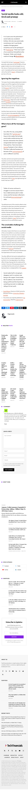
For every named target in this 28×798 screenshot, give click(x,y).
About (22, 757)
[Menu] (2, 2)
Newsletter (13, 755)
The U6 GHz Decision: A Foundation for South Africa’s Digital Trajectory (13, 339)
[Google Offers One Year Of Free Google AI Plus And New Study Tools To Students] (23, 330)
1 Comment (20, 21)
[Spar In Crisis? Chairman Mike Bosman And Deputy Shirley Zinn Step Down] (23, 384)
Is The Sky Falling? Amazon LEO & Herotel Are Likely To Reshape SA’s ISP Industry (17, 601)
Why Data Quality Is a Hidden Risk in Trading (11, 722)
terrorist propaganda (13, 115)
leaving (6, 147)
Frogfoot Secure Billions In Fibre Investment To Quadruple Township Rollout (4, 369)
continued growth (17, 151)
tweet (14, 218)
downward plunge (16, 197)
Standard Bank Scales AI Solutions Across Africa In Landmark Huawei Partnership (17, 610)
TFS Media (19, 761)
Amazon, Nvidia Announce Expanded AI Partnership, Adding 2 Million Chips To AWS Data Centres (14, 509)
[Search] (26, 2)
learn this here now (8, 413)
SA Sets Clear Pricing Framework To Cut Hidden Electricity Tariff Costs (17, 528)
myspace (24, 268)
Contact (20, 755)
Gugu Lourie (8, 21)
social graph (16, 62)
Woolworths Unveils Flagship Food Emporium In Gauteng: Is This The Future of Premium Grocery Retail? (4, 343)
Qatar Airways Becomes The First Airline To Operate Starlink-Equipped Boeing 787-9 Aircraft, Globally (22, 370)
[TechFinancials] (14, 2)
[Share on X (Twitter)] (9, 27)
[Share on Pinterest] (12, 27)
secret (7, 88)
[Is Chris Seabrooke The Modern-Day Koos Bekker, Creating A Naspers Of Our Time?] (4, 593)
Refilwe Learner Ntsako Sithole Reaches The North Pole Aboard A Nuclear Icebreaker (13, 369)
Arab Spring (9, 50)
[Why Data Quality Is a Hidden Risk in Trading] (4, 697)
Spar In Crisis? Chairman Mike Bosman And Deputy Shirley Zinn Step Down (22, 393)
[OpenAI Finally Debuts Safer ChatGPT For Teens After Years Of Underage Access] (5, 384)
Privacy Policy (13, 642)
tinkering (11, 248)
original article (19, 299)
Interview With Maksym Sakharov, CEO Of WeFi (12, 731)
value (13, 178)
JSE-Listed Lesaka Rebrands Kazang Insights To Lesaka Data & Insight (13, 393)
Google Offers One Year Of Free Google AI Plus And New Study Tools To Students (22, 340)
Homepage (6, 755)
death (13, 72)
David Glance (20, 56)
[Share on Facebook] (7, 27)
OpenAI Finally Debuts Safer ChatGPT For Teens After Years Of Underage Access (4, 394)
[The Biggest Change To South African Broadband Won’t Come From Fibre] (4, 522)
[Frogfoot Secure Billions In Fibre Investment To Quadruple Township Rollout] (5, 358)
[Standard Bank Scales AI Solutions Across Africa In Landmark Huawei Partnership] (4, 611)
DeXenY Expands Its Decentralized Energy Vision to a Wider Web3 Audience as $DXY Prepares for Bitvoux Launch (17, 686)
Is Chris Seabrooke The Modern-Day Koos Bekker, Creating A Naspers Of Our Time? (17, 592)
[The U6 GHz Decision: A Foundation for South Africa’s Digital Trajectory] (14, 330)
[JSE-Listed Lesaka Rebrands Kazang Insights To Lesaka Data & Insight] (14, 384)
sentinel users (16, 134)
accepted (8, 101)
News (3, 10)
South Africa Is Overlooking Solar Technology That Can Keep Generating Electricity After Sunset (17, 537)
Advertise (7, 757)
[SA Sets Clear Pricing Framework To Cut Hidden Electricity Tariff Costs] (4, 530)
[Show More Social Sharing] (14, 27)
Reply (5, 424)
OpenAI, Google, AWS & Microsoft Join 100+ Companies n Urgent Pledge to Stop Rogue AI (17, 583)
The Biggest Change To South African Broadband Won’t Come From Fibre (17, 521)
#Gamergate (6, 99)
